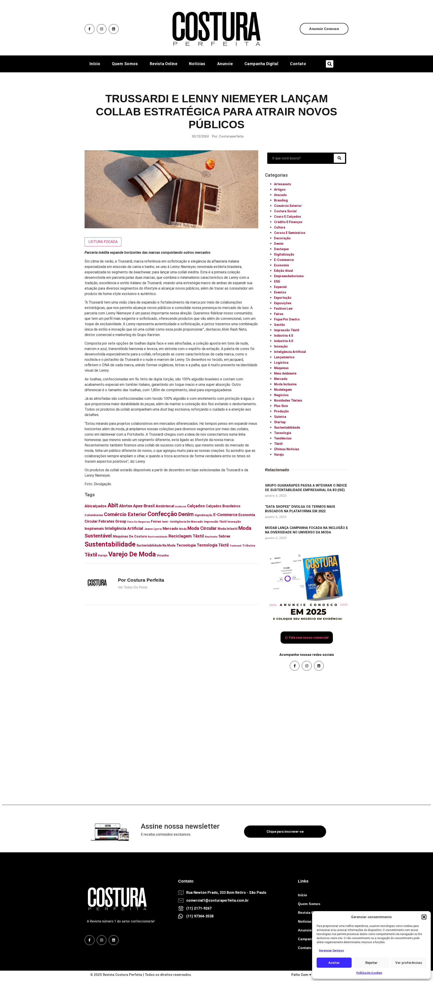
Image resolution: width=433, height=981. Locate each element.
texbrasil (235, 545)
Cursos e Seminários (289, 233)
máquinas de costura (130, 536)
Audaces (180, 506)
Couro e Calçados (287, 216)
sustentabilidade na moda (155, 545)
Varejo (102, 555)
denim (186, 514)
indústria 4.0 (283, 335)
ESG (277, 281)
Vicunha (163, 555)
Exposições (282, 303)
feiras (156, 521)
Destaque (281, 249)
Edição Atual (283, 270)
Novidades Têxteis (288, 400)
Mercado (281, 379)
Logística (281, 362)
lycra (158, 529)
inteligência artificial (124, 528)
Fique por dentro (287, 319)
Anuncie (225, 64)
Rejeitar (371, 963)
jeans (148, 529)
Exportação (282, 298)
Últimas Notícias (286, 449)
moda (183, 529)
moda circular (202, 528)
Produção (281, 411)
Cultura (279, 227)
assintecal (165, 506)
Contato (298, 64)
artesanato (282, 184)
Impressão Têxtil (286, 330)
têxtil (91, 555)
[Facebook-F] (89, 29)
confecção (162, 514)
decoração (282, 238)
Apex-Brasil (144, 505)
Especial (280, 287)
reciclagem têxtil (186, 536)
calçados (196, 505)
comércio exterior (125, 514)
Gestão (279, 325)
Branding (281, 200)
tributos (248, 545)
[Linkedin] (114, 29)
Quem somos (125, 64)
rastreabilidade (158, 536)
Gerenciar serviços (331, 950)
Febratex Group (112, 521)
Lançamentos (284, 357)
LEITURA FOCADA (102, 242)
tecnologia (186, 545)
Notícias (197, 64)
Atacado (280, 195)
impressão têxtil (215, 521)
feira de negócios (138, 521)
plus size (281, 406)
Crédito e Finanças (288, 222)
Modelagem (283, 389)
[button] (424, 917)
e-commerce (225, 514)
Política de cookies (369, 972)
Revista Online (163, 64)
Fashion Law (283, 308)
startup (280, 422)
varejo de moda (132, 554)
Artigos (280, 189)
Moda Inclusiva (285, 384)
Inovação (281, 346)
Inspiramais (94, 529)
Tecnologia (282, 433)
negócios (281, 395)
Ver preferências (408, 963)
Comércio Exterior (288, 206)
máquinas (281, 368)
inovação (234, 521)
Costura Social (285, 211)
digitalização (203, 515)
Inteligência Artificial (290, 352)
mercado (170, 528)
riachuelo (211, 536)
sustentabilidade (110, 544)
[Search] (339, 158)
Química (280, 416)
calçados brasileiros (223, 506)
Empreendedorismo (289, 276)
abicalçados (96, 506)
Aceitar (334, 963)
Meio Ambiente (285, 373)
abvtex (125, 505)
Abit (113, 505)
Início (95, 64)
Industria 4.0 (283, 341)
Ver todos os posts (132, 587)
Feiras (278, 314)
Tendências (283, 438)
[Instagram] (102, 29)
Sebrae (224, 536)
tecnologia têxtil (213, 545)
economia (281, 265)
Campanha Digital (261, 64)
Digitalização (284, 254)
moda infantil (227, 529)
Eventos (280, 292)
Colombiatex (94, 515)
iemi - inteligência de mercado (182, 521)
